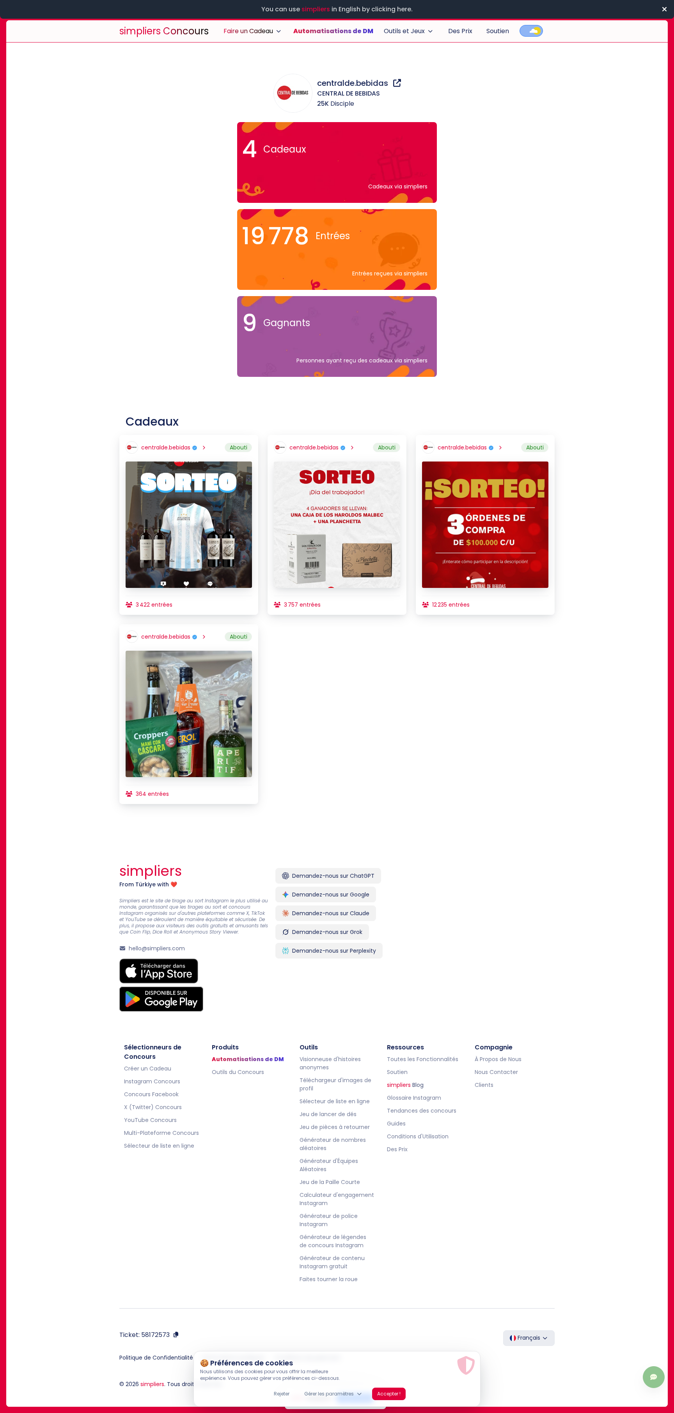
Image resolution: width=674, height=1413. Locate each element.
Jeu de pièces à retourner (335, 1127)
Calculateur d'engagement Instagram (337, 1199)
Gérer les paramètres (329, 1393)
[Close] (664, 9)
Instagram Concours (152, 1081)
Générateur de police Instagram (329, 1220)
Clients (484, 1085)
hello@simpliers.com (157, 948)
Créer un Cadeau (147, 1068)
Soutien (497, 31)
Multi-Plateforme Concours (161, 1133)
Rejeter (281, 1393)
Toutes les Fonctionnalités (422, 1059)
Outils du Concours (238, 1072)
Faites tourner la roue (329, 1279)
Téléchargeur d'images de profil (335, 1084)
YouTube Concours (150, 1120)
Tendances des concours (421, 1111)
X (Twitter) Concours (153, 1107)
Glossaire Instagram (414, 1098)
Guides (396, 1123)
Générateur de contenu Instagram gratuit (332, 1262)
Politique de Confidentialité (156, 1358)
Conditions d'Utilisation (418, 1136)
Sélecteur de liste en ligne (159, 1146)
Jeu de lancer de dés (328, 1114)
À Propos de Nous (498, 1059)
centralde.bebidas (353, 83)
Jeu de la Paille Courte (330, 1182)
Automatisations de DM (333, 31)
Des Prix (460, 31)
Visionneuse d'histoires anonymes (330, 1063)
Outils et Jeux (404, 31)
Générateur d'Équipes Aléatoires (329, 1165)
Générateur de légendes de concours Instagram (333, 1241)
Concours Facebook (151, 1094)
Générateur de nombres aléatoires (333, 1144)
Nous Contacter (496, 1072)
